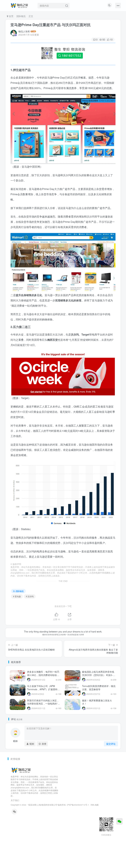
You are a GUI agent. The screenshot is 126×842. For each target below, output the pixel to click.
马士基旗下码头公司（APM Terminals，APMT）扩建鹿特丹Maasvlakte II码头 (43, 689)
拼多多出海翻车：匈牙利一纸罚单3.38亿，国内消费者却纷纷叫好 (43, 675)
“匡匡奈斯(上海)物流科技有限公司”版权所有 (47, 804)
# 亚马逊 (17, 596)
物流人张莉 (24, 31)
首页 (10, 16)
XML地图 (95, 804)
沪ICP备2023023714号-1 (78, 804)
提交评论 (111, 743)
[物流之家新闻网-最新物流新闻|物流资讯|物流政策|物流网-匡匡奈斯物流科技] (19, 5)
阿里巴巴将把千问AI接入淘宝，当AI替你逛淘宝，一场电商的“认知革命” (43, 703)
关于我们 (15, 800)
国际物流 (21, 16)
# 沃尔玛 (29, 596)
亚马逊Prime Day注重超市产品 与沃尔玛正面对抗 (50, 24)
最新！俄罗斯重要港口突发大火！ (97, 702)
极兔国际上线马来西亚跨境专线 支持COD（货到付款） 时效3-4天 (98, 675)
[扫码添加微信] (119, 821)
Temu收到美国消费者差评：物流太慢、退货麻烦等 (99, 687)
